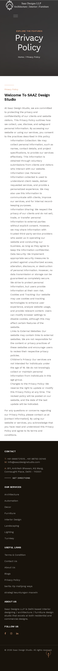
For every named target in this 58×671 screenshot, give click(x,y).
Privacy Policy (33, 57)
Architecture (11, 494)
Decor (7, 507)
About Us (9, 567)
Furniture (9, 513)
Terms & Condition (15, 554)
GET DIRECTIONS (21, 478)
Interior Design (12, 519)
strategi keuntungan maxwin (21, 592)
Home (21, 57)
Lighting (9, 532)
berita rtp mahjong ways (18, 586)
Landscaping (11, 525)
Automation (11, 500)
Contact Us (10, 561)
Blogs (7, 573)
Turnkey (9, 538)
